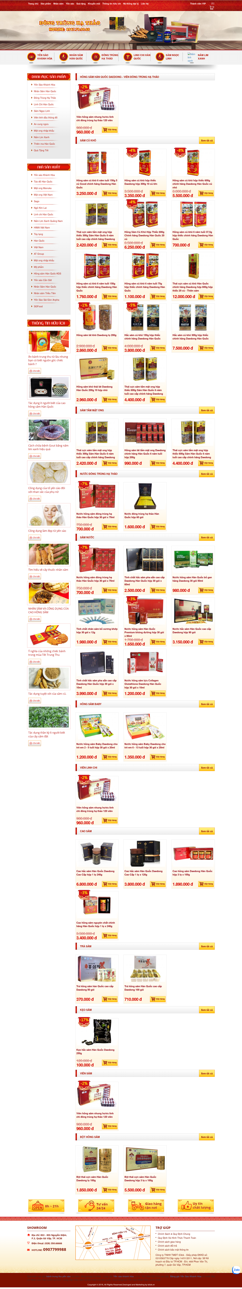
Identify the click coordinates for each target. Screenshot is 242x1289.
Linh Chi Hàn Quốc (142, 56)
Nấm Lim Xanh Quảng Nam (48, 221)
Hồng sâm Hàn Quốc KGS (47, 273)
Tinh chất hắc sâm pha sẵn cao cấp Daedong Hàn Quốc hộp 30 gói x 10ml (96, 684)
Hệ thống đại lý (131, 3)
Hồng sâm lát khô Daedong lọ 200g (96, 335)
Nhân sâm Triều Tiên (45, 293)
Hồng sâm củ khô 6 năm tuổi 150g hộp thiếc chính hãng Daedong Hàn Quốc (96, 287)
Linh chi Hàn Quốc (43, 214)
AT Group (39, 253)
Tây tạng (38, 234)
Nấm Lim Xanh (41, 137)
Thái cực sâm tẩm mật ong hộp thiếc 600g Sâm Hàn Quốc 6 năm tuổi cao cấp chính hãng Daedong (143, 390)
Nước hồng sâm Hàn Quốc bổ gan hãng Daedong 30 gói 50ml (192, 579)
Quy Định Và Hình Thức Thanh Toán (177, 1237)
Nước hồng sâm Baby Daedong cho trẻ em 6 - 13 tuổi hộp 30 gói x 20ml (145, 745)
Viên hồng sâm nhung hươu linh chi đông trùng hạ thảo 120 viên (95, 118)
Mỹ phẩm (39, 267)
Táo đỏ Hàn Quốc (43, 181)
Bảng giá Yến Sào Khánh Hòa (186, 1276)
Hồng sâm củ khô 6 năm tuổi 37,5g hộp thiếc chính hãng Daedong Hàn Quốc (193, 235)
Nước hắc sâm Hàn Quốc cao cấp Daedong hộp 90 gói (192, 630)
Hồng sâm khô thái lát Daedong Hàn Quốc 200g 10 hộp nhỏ (94, 388)
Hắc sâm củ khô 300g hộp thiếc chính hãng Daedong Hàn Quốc (191, 336)
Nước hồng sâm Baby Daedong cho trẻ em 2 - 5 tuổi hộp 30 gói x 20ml (97, 745)
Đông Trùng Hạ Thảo (110, 56)
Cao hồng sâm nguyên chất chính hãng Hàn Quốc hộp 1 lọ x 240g (95, 924)
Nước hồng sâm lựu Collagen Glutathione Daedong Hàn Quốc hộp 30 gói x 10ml (142, 684)
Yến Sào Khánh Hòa (44, 56)
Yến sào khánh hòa (123, 1276)
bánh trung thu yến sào (58, 1276)
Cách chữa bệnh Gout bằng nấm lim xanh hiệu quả (48, 447)
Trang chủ (33, 3)
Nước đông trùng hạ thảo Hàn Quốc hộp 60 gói (141, 515)
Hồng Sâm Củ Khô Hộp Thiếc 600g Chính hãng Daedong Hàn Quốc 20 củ (144, 235)
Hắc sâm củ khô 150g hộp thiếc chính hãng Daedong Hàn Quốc (142, 336)
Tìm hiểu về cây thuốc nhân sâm (48, 570)
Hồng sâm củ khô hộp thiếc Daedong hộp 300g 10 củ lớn (140, 182)
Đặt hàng (112, 129)
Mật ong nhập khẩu (44, 130)
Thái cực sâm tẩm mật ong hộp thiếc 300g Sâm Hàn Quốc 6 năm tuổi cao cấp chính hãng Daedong (95, 235)
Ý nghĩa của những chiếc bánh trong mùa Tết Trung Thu (47, 653)
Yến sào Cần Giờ (43, 280)
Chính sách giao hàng (169, 1241)
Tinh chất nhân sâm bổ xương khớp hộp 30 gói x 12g (97, 630)
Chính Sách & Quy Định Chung (174, 1233)
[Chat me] (236, 1270)
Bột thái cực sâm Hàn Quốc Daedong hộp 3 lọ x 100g (140, 1178)
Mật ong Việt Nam (43, 194)
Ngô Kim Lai (40, 207)
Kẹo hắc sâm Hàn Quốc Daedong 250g (95, 1051)
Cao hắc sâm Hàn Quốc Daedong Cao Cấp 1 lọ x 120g (143, 872)
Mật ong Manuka (43, 188)
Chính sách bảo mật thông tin (173, 1249)
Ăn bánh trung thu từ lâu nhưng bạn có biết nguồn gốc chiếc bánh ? (48, 360)
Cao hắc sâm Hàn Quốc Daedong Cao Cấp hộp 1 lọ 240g (95, 872)
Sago (36, 201)
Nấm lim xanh (203, 56)
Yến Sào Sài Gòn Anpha (46, 299)
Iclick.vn (151, 1284)
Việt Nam (38, 247)
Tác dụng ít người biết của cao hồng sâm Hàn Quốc (47, 404)
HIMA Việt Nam (42, 227)
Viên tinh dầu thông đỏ (45, 117)
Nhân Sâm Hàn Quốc (76, 56)
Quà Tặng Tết (41, 150)
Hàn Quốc (39, 240)
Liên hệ (144, 3)
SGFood (38, 306)
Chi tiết (36, 370)
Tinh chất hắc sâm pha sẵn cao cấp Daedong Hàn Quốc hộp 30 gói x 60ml (144, 580)
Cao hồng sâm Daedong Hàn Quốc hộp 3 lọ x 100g (192, 872)
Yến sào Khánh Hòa (44, 175)
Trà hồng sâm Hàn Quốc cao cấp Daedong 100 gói (143, 987)
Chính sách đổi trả (167, 1245)
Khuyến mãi (94, 3)
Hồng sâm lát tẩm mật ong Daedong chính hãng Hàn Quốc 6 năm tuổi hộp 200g (145, 453)
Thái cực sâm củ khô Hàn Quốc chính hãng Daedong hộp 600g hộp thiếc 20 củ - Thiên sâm (193, 287)
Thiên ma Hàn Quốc (44, 143)
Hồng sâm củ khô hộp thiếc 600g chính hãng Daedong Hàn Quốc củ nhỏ (192, 184)
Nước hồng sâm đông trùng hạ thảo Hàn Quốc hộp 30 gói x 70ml (95, 515)
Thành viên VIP (198, 3)
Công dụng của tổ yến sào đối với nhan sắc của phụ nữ (46, 489)
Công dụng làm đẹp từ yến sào (47, 531)
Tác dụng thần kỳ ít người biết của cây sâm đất (46, 734)
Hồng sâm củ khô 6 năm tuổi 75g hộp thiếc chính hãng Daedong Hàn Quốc (144, 287)
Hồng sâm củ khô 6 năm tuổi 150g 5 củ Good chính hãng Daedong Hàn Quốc (96, 184)
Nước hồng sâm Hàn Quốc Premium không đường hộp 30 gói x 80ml (144, 632)
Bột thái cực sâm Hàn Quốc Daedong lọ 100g (92, 1178)
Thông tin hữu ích (111, 3)
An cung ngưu (41, 124)
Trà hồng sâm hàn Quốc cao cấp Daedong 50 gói (94, 987)
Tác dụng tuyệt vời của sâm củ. (47, 693)
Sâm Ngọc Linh (172, 56)
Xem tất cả (207, 140)
